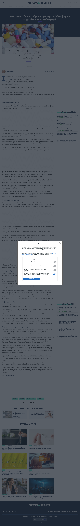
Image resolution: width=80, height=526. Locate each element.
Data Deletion (33, 282)
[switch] (54, 262)
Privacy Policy (46, 282)
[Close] (60, 243)
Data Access (40, 282)
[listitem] (40, 259)
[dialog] (40, 263)
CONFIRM (31, 278)
